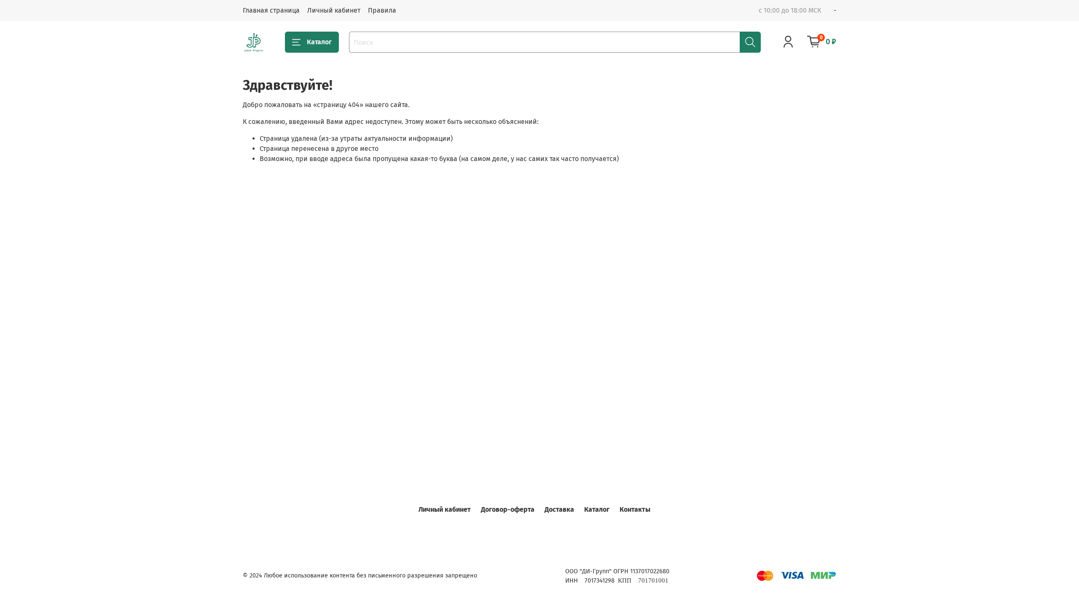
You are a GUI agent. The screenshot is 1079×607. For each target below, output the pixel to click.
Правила (382, 10)
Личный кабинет (333, 10)
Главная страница (271, 10)
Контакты (635, 509)
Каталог (319, 42)
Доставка (559, 509)
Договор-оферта (507, 509)
